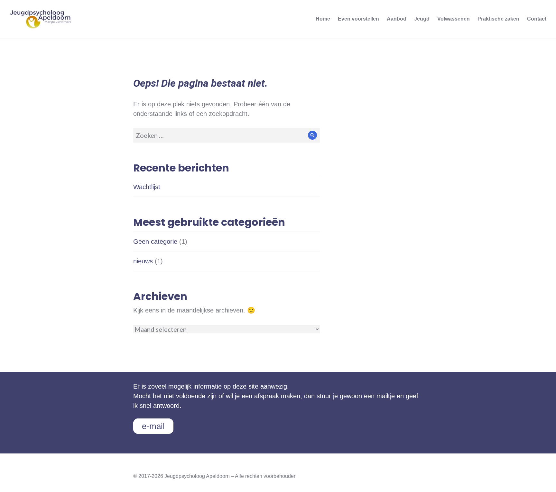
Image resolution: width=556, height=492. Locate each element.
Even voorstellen (358, 19)
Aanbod (396, 19)
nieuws (143, 261)
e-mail (153, 426)
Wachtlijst (146, 186)
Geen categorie (155, 241)
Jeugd (422, 19)
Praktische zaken (498, 19)
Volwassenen (453, 19)
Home (323, 19)
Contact (536, 19)
